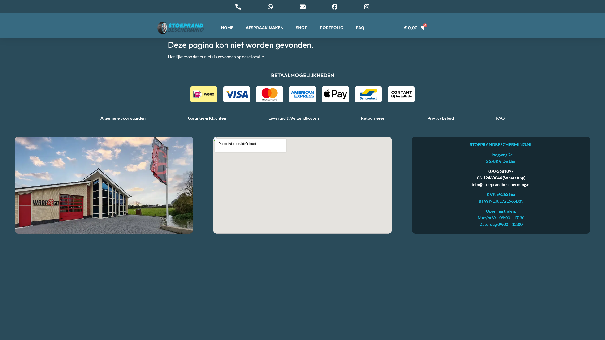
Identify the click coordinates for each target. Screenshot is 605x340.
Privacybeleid (441, 118)
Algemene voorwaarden (123, 118)
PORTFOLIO (332, 28)
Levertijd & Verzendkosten (293, 118)
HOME (227, 28)
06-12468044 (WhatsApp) (501, 177)
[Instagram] (367, 7)
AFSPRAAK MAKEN (265, 28)
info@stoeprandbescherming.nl (501, 184)
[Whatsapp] (270, 7)
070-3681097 (501, 171)
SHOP (301, 28)
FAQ (360, 28)
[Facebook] (335, 7)
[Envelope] (302, 7)
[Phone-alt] (238, 7)
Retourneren (373, 118)
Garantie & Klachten (207, 118)
